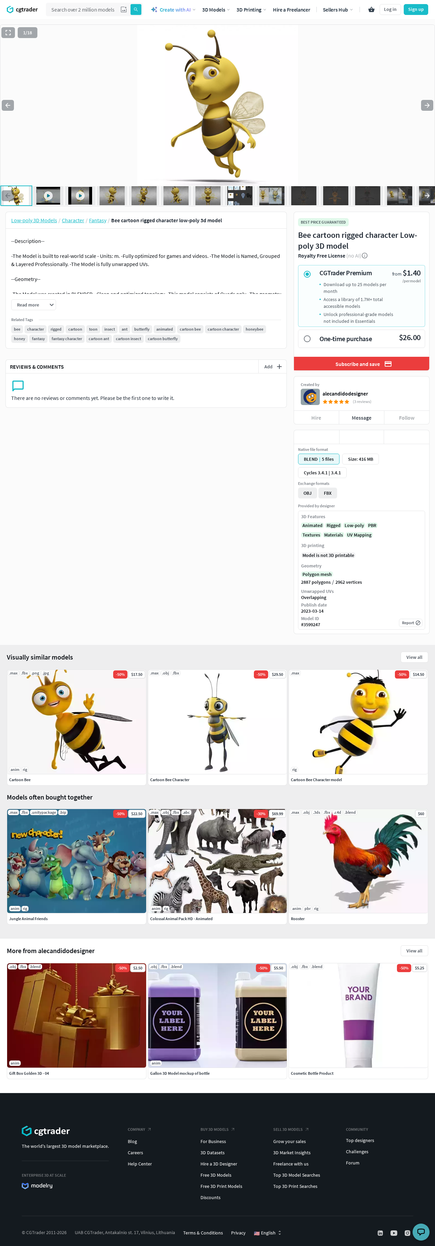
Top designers (360, 1140)
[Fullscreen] (8, 32)
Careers (135, 1153)
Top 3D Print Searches (295, 1186)
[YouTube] (394, 1233)
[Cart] (371, 9)
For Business (213, 1141)
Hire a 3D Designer (219, 1164)
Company (136, 1129)
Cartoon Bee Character (169, 779)
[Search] (135, 9)
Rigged (334, 525)
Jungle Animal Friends (28, 918)
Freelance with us (291, 1164)
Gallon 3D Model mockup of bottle (180, 1073)
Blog (132, 1141)
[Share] (406, 437)
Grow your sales (289, 1141)
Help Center (140, 1164)
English (265, 1233)
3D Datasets (213, 1153)
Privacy (238, 1233)
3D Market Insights (292, 1153)
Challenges (357, 1151)
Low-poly (354, 525)
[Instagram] (408, 1233)
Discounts (211, 1197)
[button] (123, 9)
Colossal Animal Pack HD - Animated (181, 918)
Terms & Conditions (203, 1233)
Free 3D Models (216, 1175)
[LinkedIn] (381, 1233)
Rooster (297, 918)
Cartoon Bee (20, 779)
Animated (312, 525)
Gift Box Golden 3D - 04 (29, 1073)
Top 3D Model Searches (296, 1175)
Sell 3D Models (288, 1129)
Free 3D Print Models (221, 1186)
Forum (353, 1163)
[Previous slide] (8, 105)
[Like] (316, 437)
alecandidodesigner (345, 393)
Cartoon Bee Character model (316, 779)
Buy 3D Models (215, 1129)
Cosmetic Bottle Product (312, 1073)
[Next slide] (427, 105)
